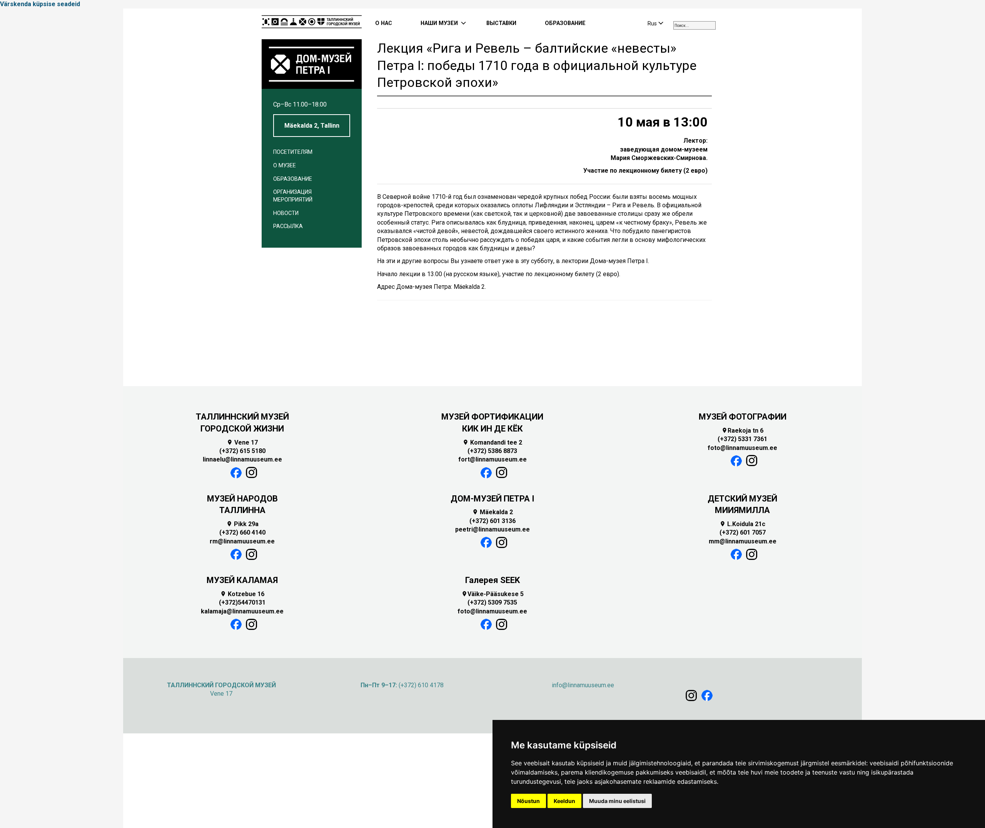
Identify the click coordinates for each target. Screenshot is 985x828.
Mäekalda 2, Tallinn (311, 125)
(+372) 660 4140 (242, 532)
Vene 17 (242, 442)
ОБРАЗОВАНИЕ (565, 23)
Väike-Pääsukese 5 (492, 594)
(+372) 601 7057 (743, 532)
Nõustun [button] (528, 801)
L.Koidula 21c (742, 524)
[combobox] (694, 25)
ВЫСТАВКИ (501, 23)
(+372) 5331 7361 (742, 439)
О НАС (383, 23)
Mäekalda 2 (492, 512)
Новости (286, 213)
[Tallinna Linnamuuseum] (312, 23)
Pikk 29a (242, 524)
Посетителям (292, 152)
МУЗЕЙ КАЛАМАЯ (242, 580)
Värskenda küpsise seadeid (40, 4)
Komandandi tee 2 (492, 442)
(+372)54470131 (242, 602)
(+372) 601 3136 (492, 521)
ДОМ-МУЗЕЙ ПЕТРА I (492, 498)
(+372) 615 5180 (242, 451)
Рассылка (288, 226)
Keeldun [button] (564, 801)
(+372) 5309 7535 (492, 602)
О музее (284, 165)
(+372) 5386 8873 (492, 451)
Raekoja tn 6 (742, 430)
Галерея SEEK (492, 580)
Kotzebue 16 (242, 594)
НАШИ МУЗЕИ (439, 23)
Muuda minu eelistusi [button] (617, 801)
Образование (292, 179)
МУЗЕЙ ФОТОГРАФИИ (742, 416)
